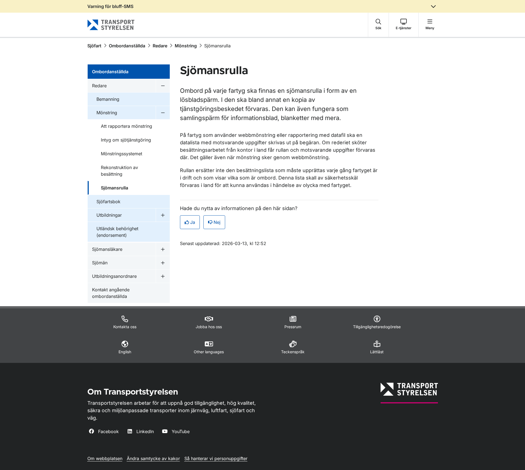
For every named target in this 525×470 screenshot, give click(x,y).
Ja (192, 222)
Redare (160, 45)
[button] (378, 25)
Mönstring (186, 45)
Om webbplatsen (104, 458)
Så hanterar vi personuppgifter (215, 458)
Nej (217, 222)
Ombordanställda (127, 45)
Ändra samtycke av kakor (153, 458)
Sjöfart (94, 45)
